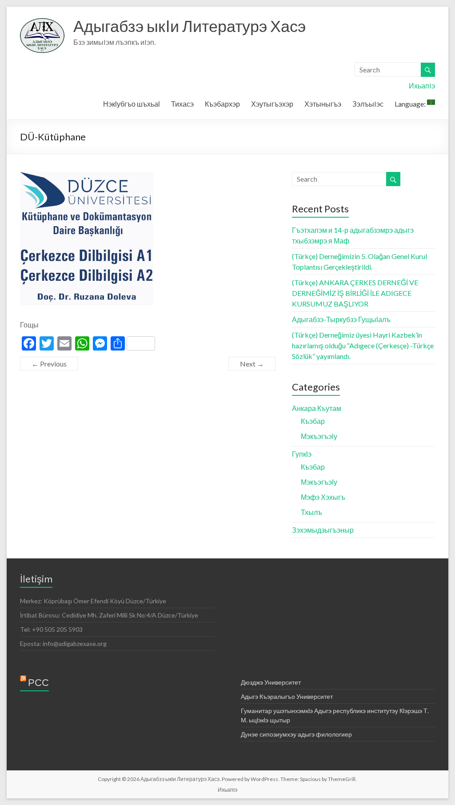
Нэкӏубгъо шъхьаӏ (131, 104)
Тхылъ (311, 512)
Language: (411, 104)
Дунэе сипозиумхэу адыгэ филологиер (296, 734)
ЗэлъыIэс (367, 104)
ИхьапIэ (422, 85)
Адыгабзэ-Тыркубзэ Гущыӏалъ (341, 319)
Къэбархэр (222, 104)
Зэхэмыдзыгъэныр (323, 530)
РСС (38, 682)
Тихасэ (182, 104)
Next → (252, 363)
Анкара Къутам (316, 408)
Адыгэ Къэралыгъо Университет (287, 696)
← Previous (49, 363)
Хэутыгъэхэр (272, 104)
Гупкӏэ (301, 454)
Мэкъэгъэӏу (319, 436)
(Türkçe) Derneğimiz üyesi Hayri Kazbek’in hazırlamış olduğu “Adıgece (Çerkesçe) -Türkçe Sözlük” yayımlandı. (363, 345)
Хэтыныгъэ (322, 104)
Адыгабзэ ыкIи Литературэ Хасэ (189, 26)
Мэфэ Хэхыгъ (323, 497)
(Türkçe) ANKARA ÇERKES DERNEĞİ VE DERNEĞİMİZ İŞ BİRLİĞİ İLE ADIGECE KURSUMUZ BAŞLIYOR (355, 293)
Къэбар (313, 421)
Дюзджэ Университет (271, 682)
